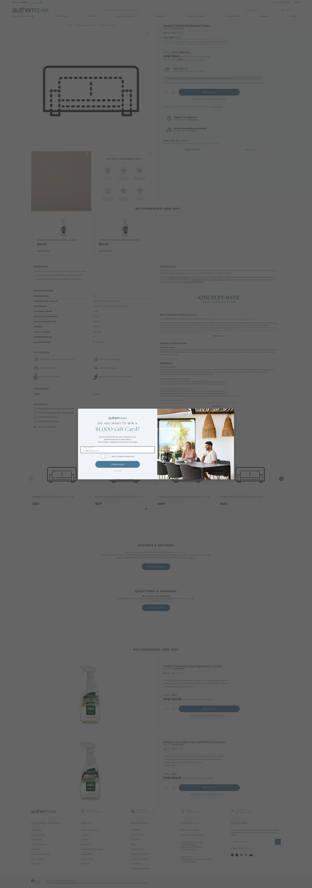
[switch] (105, 456)
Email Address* (88, 448)
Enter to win (118, 464)
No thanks (117, 470)
